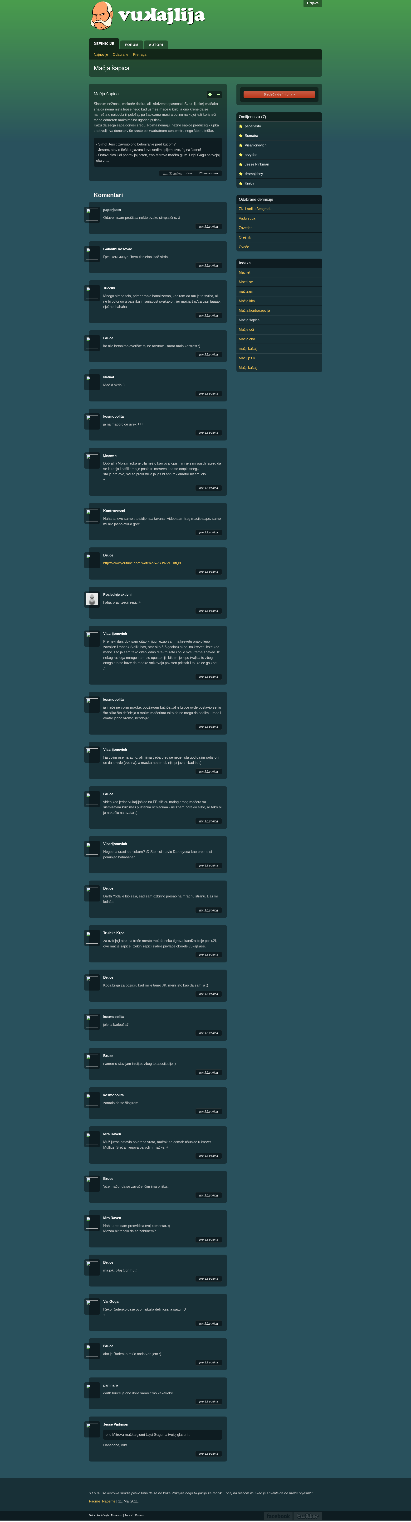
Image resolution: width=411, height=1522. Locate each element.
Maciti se (246, 282)
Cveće (244, 247)
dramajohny (254, 174)
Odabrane (120, 54)
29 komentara (208, 173)
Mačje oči (246, 329)
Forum (131, 45)
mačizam (246, 291)
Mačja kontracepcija (254, 310)
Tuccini (109, 288)
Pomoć (129, 1515)
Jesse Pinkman (115, 1424)
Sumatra (251, 136)
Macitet (244, 272)
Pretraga (139, 54)
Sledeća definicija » (279, 94)
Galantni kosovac (117, 249)
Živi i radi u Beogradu (255, 209)
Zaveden (245, 228)
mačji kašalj (248, 348)
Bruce (190, 173)
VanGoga (110, 1301)
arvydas (251, 155)
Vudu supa (247, 218)
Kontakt (139, 1515)
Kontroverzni (114, 511)
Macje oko (247, 339)
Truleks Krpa (113, 933)
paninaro (110, 1385)
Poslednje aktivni (117, 594)
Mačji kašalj (248, 367)
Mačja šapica (111, 68)
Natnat (108, 377)
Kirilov (249, 183)
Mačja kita (247, 301)
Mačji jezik (247, 358)
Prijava (312, 3)
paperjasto (112, 210)
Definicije (104, 43)
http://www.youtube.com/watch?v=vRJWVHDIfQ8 (142, 563)
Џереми (110, 455)
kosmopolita (113, 416)
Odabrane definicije (256, 199)
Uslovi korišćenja (99, 1515)
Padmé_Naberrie (102, 1501)
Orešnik (245, 237)
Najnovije (101, 54)
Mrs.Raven (112, 1134)
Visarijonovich (115, 633)
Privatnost (116, 1515)
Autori (156, 45)
